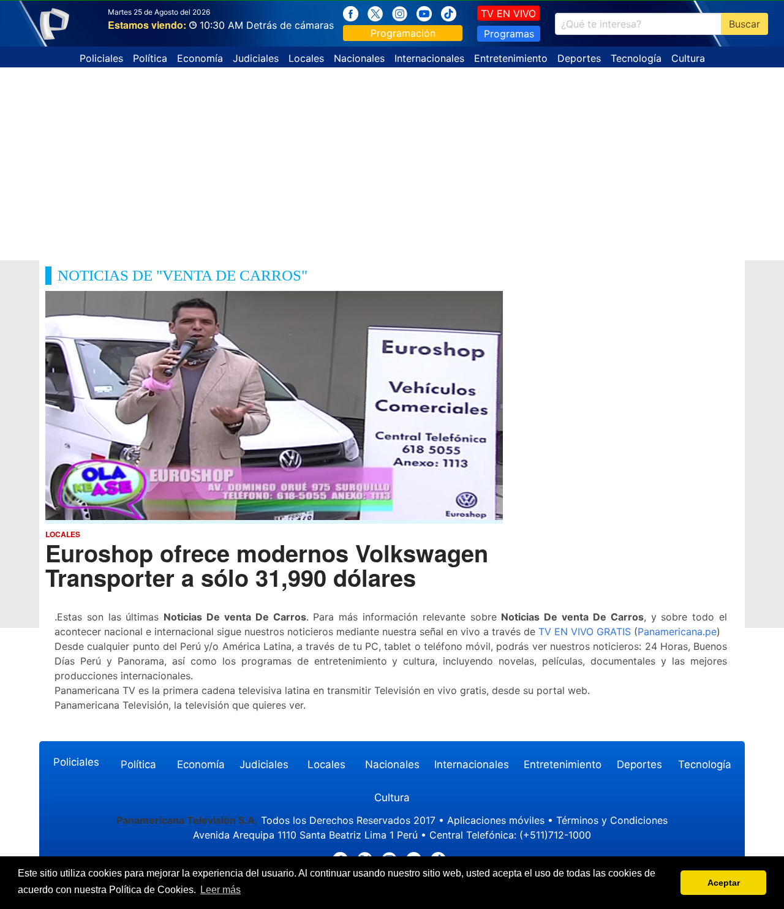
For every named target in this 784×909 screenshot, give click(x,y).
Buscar (744, 24)
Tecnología (636, 58)
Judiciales (256, 58)
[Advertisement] (392, 159)
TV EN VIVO (508, 13)
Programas (509, 34)
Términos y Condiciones (612, 820)
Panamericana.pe (677, 631)
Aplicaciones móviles (496, 820)
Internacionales (429, 58)
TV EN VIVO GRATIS (584, 631)
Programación (403, 33)
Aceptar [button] (723, 883)
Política (150, 58)
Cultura (688, 58)
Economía (200, 58)
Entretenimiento (511, 58)
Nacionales (359, 58)
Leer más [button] (220, 889)
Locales (306, 58)
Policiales (101, 58)
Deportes (579, 58)
